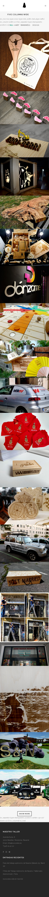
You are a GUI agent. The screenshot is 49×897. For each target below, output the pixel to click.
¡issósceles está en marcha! (13, 879)
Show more (24, 814)
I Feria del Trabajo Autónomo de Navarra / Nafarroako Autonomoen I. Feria (22, 872)
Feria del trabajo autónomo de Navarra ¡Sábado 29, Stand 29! (24, 864)
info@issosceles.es (15, 843)
